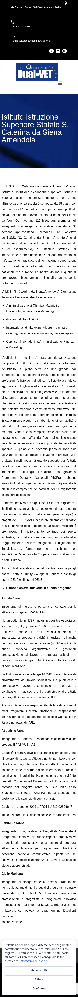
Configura (39, 988)
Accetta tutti (39, 970)
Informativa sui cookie (33, 961)
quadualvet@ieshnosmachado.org (31, 40)
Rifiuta (39, 979)
